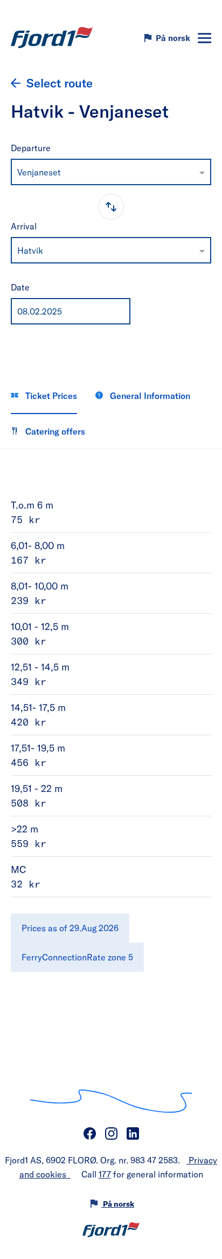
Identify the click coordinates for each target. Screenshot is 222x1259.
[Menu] (204, 38)
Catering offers (54, 431)
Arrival (24, 226)
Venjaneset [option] (39, 172)
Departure (31, 148)
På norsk (173, 38)
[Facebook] (89, 1133)
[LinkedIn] (132, 1133)
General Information (149, 395)
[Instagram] (111, 1133)
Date (20, 287)
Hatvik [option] (30, 250)
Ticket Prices (50, 395)
